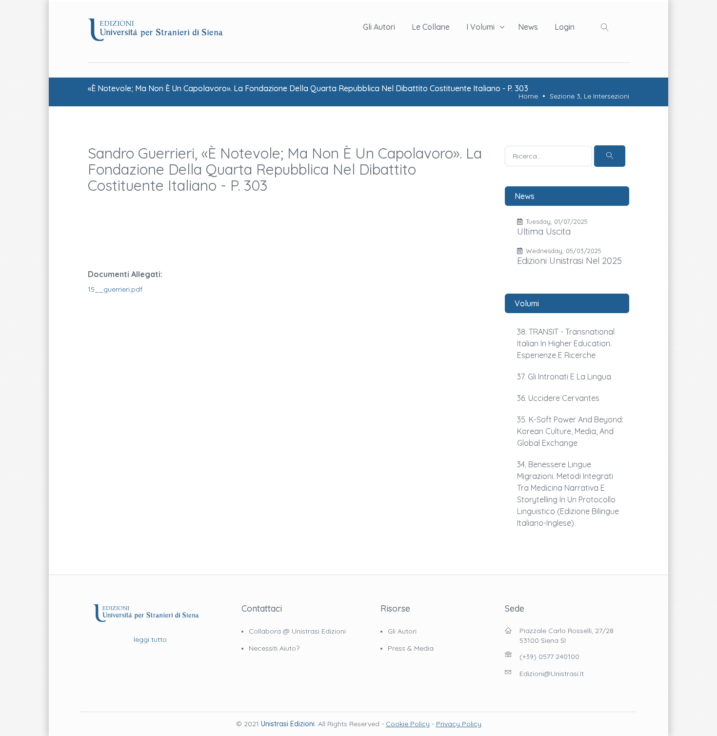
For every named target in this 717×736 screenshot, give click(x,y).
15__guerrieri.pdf (115, 289)
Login (565, 27)
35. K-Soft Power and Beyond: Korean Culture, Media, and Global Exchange (570, 431)
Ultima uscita (544, 231)
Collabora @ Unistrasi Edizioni (297, 631)
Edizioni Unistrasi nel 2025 (569, 260)
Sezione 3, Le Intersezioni (589, 96)
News (528, 27)
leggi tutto (150, 639)
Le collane (431, 27)
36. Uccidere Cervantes (558, 398)
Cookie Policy (408, 723)
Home (528, 96)
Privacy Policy (458, 723)
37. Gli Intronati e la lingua (564, 376)
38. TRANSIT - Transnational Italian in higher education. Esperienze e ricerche (566, 343)
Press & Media (411, 648)
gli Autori (402, 631)
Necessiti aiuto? (274, 648)
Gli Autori (379, 27)
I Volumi (480, 27)
